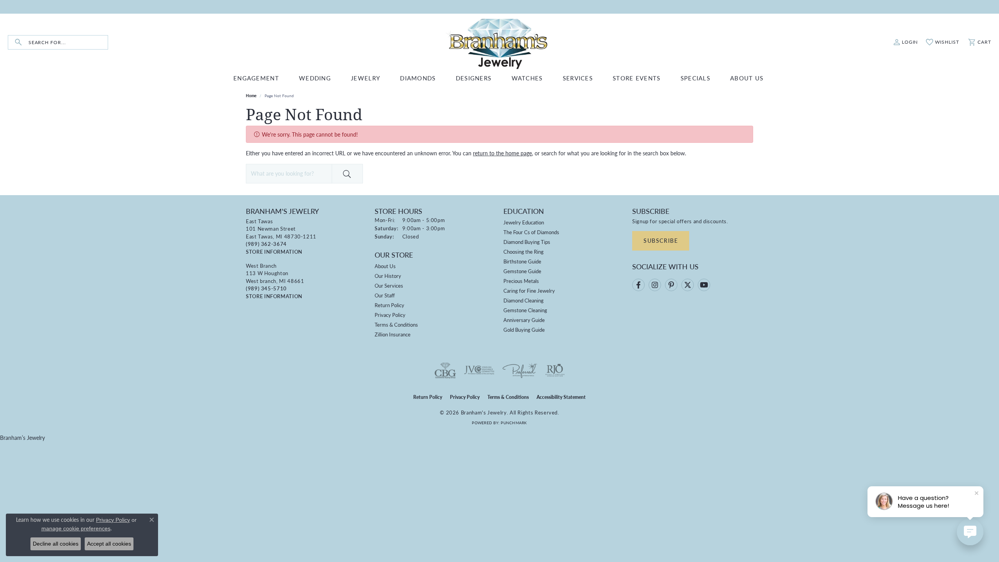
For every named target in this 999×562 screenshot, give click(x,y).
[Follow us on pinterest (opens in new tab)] (671, 285)
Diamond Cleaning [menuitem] (523, 300)
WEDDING (315, 78)
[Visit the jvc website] (479, 370)
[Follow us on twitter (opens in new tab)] (687, 285)
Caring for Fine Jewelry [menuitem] (529, 290)
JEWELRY (365, 78)
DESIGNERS (474, 78)
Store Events (636, 78)
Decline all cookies (55, 544)
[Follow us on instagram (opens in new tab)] (655, 285)
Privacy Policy (390, 314)
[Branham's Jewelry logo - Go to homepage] (499, 42)
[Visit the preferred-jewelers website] (519, 370)
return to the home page (502, 153)
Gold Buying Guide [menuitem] (524, 329)
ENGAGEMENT (256, 78)
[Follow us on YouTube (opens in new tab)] (704, 285)
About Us (385, 266)
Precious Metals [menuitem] (521, 281)
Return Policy (389, 305)
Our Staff (385, 295)
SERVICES (578, 78)
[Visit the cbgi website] (445, 370)
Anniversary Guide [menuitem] (524, 320)
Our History (388, 275)
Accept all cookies (109, 544)
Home (251, 95)
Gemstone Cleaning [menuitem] (525, 310)
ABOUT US (746, 78)
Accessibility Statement (561, 397)
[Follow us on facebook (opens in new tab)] (638, 285)
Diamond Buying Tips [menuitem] (526, 241)
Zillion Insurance (393, 334)
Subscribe (660, 240)
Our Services (389, 285)
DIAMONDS (418, 78)
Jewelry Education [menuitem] (523, 222)
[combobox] (68, 42)
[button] (905, 42)
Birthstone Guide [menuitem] (522, 261)
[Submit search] (18, 42)
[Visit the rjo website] (555, 370)
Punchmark (514, 422)
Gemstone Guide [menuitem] (522, 271)
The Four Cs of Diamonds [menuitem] (531, 232)
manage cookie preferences (75, 528)
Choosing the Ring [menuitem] (523, 251)
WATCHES (527, 78)
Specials (695, 78)
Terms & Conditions (396, 324)
